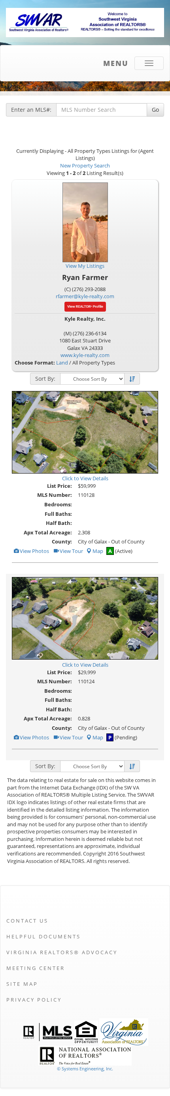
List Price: (59, 485)
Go (155, 109)
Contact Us (27, 920)
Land (62, 362)
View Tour (71, 551)
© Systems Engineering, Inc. (85, 1069)
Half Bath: (59, 522)
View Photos (34, 551)
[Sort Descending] (132, 379)
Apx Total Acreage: (48, 532)
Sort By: (45, 378)
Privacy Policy (34, 999)
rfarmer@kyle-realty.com (85, 296)
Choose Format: (35, 362)
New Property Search (85, 165)
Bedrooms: (58, 504)
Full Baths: (58, 513)
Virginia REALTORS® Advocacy (61, 952)
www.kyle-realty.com (85, 355)
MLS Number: (54, 494)
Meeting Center (35, 968)
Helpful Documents (43, 936)
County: (62, 541)
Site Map (22, 983)
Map (98, 551)
